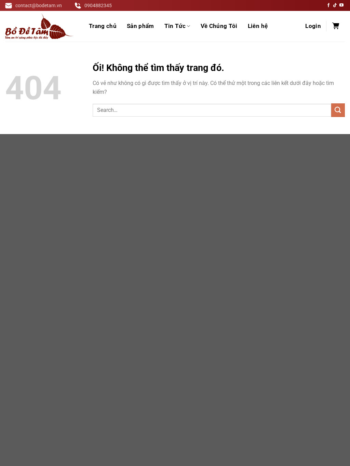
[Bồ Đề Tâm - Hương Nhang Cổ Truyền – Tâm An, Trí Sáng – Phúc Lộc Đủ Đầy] (39, 26)
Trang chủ (103, 26)
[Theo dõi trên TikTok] (335, 5)
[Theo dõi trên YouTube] (341, 5)
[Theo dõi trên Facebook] (328, 5)
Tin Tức (175, 26)
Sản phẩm (140, 26)
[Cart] (335, 26)
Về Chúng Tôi (219, 26)
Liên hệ (258, 26)
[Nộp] (338, 110)
